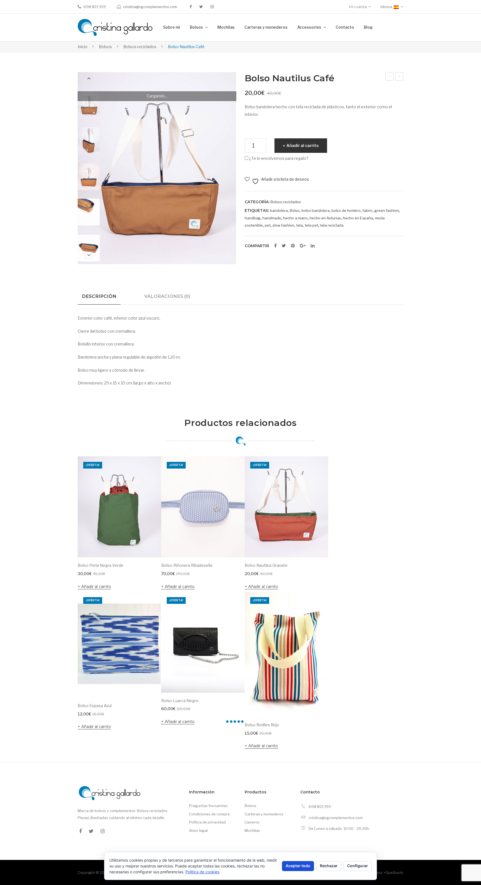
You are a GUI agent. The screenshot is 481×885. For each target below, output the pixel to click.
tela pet (311, 225)
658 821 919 (95, 6)
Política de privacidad (207, 822)
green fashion (386, 210)
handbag (253, 218)
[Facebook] (190, 6)
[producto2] (89, 212)
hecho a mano (295, 218)
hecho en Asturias (325, 218)
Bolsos (105, 46)
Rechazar (329, 865)
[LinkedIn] (313, 246)
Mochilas (252, 830)
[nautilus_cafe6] (89, 176)
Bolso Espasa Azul (95, 705)
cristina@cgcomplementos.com (150, 6)
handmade (271, 218)
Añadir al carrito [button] (96, 586)
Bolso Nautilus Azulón (390, 77)
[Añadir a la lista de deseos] (149, 468)
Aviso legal (198, 830)
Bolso (295, 210)
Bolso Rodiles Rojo (262, 724)
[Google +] (303, 246)
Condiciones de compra (209, 814)
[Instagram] (212, 6)
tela (299, 225)
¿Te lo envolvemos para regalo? (278, 158)
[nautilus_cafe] (89, 140)
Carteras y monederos (264, 814)
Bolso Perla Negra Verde (399, 77)
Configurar (357, 865)
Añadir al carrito (302, 145)
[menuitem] (171, 27)
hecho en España (358, 218)
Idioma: (387, 6)
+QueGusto (393, 872)
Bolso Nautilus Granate (266, 565)
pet (268, 225)
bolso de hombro (346, 210)
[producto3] (89, 248)
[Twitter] (201, 6)
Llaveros (252, 822)
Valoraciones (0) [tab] (167, 296)
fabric (367, 210)
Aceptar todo (298, 865)
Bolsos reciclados (139, 46)
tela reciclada (331, 225)
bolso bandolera (315, 210)
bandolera (279, 210)
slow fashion (283, 225)
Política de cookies (202, 871)
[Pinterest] (293, 246)
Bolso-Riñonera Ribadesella (186, 565)
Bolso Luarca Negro (179, 700)
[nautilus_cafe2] (89, 105)
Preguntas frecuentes (208, 805)
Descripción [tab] (99, 296)
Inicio (82, 46)
